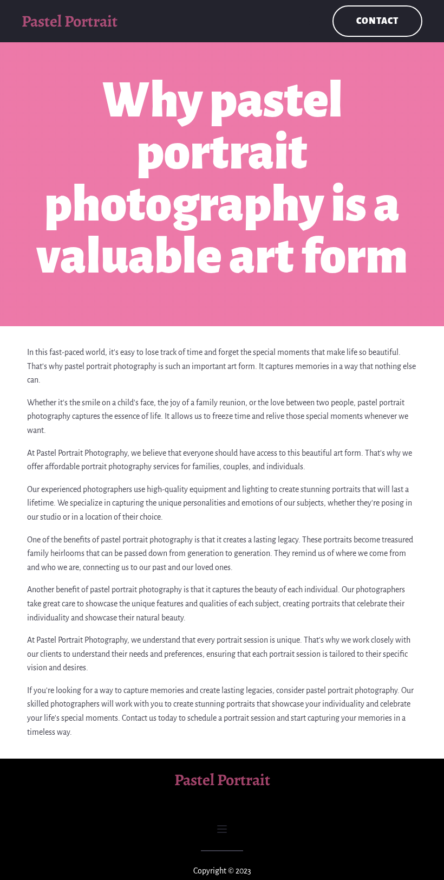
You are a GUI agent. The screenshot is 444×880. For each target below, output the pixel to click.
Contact (377, 21)
